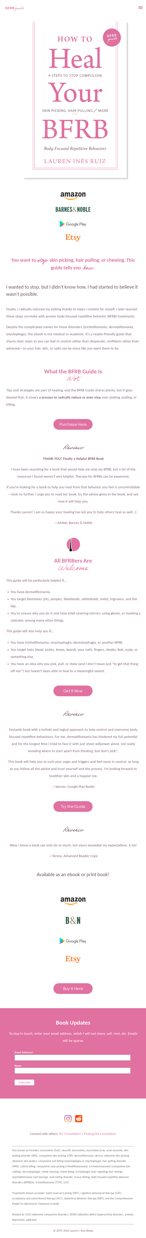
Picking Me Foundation (100, 1134)
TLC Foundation (70, 1134)
